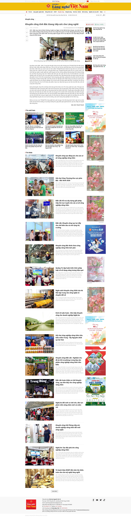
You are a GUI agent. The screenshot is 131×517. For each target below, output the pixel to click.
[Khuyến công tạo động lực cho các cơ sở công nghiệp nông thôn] (39, 164)
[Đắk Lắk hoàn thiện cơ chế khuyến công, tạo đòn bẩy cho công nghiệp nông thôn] (39, 388)
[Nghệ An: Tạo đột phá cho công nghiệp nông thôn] (39, 455)
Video (101, 12)
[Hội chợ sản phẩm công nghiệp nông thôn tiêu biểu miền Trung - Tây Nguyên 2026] (54, 137)
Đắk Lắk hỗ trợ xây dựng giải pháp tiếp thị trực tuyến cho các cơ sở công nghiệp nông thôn (70, 203)
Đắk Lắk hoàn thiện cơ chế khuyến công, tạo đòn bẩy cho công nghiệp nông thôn (69, 382)
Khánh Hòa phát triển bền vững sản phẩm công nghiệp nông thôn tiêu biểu (33, 146)
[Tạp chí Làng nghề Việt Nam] (31, 504)
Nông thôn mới (48, 12)
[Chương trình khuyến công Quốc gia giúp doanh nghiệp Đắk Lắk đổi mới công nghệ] (54, 118)
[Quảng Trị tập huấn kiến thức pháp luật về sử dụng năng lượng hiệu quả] (39, 276)
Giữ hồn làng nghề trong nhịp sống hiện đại (49, 15)
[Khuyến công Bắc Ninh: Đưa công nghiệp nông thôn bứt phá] (39, 253)
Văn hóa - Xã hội (77, 12)
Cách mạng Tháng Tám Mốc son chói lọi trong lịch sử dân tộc (99, 57)
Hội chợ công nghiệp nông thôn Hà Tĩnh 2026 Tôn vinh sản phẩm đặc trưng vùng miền (74, 127)
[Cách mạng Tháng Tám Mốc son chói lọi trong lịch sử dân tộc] (88, 58)
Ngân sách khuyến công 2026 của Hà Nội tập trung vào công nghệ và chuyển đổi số (69, 292)
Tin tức (30, 12)
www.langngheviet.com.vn (83, 510)
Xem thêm (54, 491)
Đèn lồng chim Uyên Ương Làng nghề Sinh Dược (99, 65)
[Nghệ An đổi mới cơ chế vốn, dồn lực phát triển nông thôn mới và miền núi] (39, 411)
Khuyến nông (68, 12)
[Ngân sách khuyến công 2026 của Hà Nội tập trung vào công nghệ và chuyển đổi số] (39, 298)
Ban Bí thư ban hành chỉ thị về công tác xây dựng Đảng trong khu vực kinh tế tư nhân (99, 48)
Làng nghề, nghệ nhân (38, 12)
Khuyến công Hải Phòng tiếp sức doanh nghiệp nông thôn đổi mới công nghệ (68, 427)
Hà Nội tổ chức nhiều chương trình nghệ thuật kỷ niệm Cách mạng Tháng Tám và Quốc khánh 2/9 (99, 39)
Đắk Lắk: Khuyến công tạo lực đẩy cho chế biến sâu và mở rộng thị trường (68, 225)
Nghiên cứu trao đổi (94, 12)
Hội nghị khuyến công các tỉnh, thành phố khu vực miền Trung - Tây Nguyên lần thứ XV (75, 146)
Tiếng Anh (87, 1)
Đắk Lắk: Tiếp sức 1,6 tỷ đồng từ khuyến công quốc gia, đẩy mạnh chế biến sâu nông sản (34, 127)
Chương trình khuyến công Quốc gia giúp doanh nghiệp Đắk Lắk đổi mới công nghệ (54, 127)
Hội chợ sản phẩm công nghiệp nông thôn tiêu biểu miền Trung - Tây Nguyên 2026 (54, 146)
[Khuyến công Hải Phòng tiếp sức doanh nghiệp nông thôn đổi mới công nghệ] (39, 433)
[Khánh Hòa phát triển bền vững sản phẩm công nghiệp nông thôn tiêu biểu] (34, 137)
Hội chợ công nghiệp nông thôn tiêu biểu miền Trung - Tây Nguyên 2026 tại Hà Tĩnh (69, 337)
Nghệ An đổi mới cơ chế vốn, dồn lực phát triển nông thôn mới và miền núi (69, 405)
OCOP (55, 12)
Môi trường (85, 12)
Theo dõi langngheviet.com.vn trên (71, 27)
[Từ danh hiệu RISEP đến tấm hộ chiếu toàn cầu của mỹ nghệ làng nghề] (39, 478)
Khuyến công (61, 12)
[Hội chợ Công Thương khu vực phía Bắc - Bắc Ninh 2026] (39, 186)
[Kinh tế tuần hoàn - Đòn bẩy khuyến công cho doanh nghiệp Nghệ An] (39, 321)
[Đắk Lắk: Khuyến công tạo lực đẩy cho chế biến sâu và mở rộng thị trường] (39, 231)
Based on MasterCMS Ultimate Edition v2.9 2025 (36, 515)
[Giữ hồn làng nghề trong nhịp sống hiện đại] (88, 30)
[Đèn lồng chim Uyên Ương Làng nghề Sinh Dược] (88, 68)
